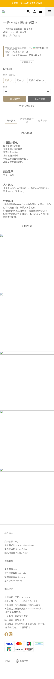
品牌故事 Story (11, 541)
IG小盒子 (34, 601)
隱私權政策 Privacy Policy (16, 552)
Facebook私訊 (21, 601)
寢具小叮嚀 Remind (13, 580)
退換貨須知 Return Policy (15, 549)
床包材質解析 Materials (15, 573)
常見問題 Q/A (10, 569)
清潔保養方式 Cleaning (14, 577)
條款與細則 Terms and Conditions (19, 545)
